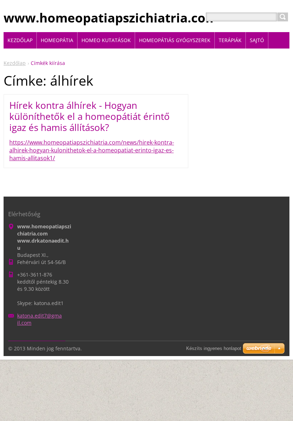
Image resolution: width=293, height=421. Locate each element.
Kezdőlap (15, 63)
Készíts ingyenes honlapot (213, 348)
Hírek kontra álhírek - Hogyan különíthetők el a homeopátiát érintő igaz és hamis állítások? (89, 116)
